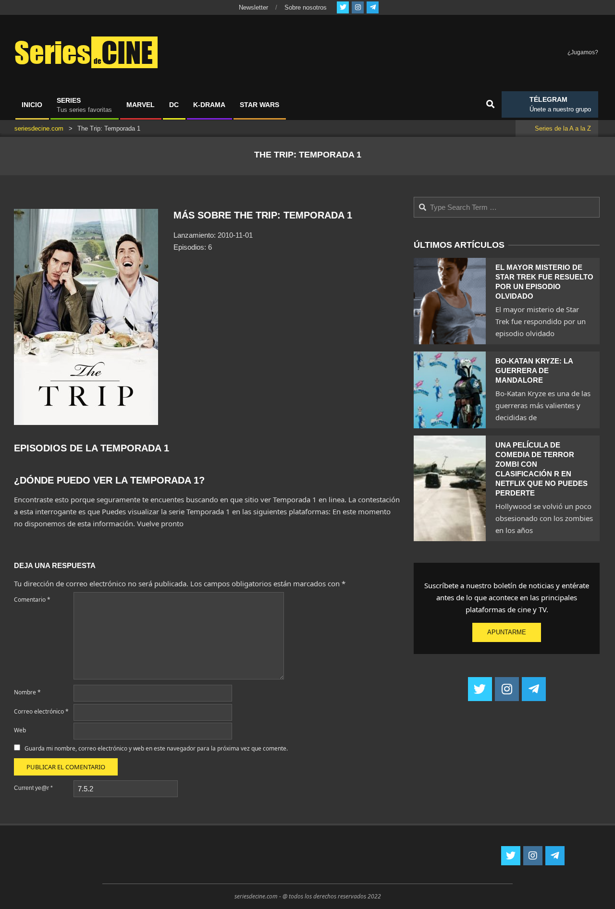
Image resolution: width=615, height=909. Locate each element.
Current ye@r (33, 788)
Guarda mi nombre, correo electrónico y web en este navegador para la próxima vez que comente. (156, 748)
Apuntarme (506, 632)
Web (20, 730)
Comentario (32, 599)
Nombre (27, 692)
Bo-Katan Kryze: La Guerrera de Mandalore (534, 370)
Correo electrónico (41, 711)
